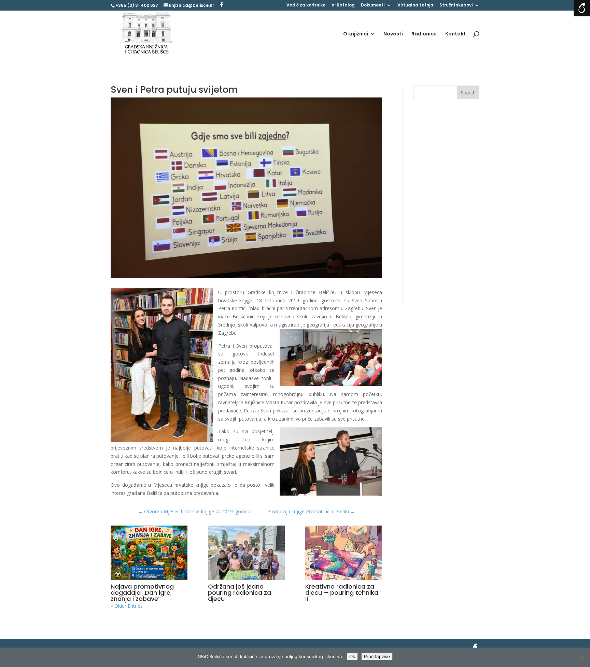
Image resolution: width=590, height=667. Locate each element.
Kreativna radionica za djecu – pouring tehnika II (341, 592)
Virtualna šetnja (415, 5)
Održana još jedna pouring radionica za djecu (239, 592)
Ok (352, 656)
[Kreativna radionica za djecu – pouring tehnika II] (343, 553)
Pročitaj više (377, 656)
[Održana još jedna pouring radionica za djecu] (246, 553)
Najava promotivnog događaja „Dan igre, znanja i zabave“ (142, 592)
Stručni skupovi (456, 5)
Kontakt (455, 34)
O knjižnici (355, 34)
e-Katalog (343, 5)
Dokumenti (372, 5)
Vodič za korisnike (305, 5)
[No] (581, 657)
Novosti (393, 34)
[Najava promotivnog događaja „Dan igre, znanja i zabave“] (149, 553)
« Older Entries (127, 606)
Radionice (424, 34)
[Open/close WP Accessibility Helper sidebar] (582, 8)
